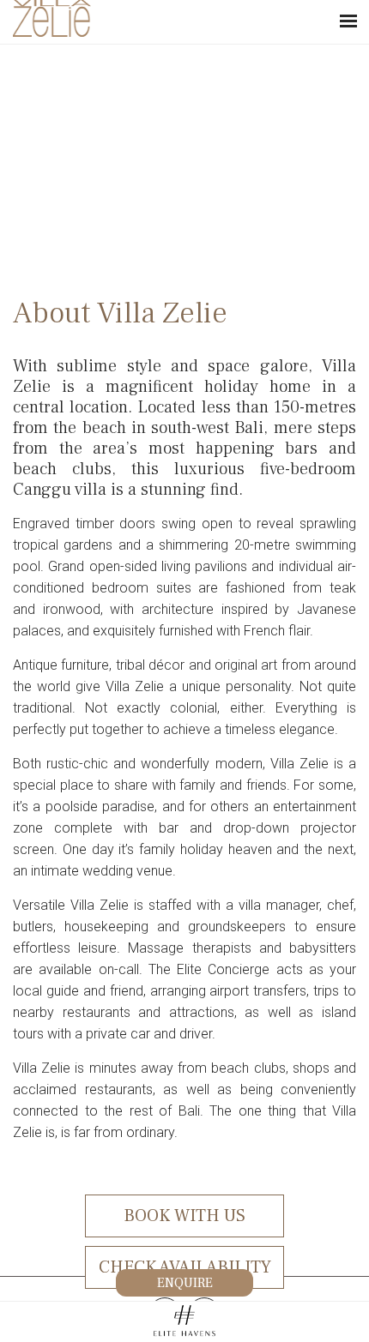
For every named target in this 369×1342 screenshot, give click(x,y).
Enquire (185, 1282)
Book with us (184, 1216)
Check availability (185, 1267)
